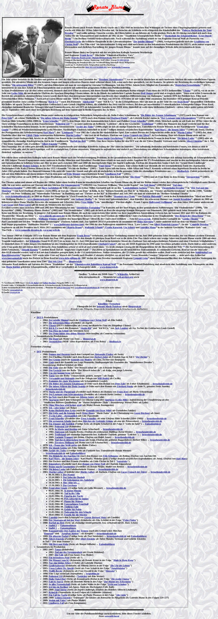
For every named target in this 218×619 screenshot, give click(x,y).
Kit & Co (53, 101)
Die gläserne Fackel (58, 536)
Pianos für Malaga (73, 501)
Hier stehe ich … (71, 482)
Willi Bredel (103, 378)
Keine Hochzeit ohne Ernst (62, 410)
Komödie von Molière (81, 359)
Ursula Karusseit (113, 227)
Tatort (58, 549)
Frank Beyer (86, 55)
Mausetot (110, 571)
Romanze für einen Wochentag (64, 381)
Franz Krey (122, 391)
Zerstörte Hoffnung (64, 442)
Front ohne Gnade (58, 488)
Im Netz (53, 397)
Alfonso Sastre (87, 397)
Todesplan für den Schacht (77, 512)
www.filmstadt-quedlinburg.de (87, 287)
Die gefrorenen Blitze (23, 85)
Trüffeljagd (147, 124)
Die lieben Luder (186, 138)
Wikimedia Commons (121, 67)
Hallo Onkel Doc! (57, 579)
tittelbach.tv (183, 171)
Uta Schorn (129, 227)
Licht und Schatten (117, 584)
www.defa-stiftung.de (69, 258)
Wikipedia (35, 241)
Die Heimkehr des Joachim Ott (64, 456)
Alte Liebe (121, 595)
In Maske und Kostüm (66, 429)
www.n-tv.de (15, 292)
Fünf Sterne (105, 165)
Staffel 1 (53, 525)
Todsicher (82, 576)
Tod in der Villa (72, 493)
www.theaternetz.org (37, 199)
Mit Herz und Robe (58, 544)
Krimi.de (53, 592)
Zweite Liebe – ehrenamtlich (63, 416)
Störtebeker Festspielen (88, 207)
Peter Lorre (25, 205)
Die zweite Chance (120, 579)
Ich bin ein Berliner (58, 587)
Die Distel (135, 177)
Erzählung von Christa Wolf (92, 320)
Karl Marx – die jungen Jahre (170, 129)
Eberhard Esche (73, 41)
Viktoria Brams (74, 227)
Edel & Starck (56, 581)
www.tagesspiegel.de (12, 258)
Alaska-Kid (88, 101)
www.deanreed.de (109, 267)
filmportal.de (75, 261)
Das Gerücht (55, 370)
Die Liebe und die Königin (62, 413)
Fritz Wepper (74, 174)
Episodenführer (153, 424)
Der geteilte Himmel (143, 41)
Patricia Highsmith (151, 196)
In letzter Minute (72, 490)
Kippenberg (55, 464)
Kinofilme (103, 304)
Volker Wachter (49, 283)
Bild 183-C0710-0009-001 (96, 67)
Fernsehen (115, 304)
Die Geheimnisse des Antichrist (78, 480)
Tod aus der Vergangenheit (68, 552)
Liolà (51, 362)
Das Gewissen (70, 485)
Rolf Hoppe (147, 93)
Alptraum (60, 432)
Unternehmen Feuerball (76, 504)
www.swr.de (144, 219)
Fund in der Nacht (73, 496)
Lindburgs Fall (113, 174)
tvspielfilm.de (92, 573)
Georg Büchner (141, 413)
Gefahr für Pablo (72, 509)
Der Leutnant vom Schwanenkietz (178, 118)
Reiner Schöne (30, 165)
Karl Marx (48, 132)
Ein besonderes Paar (59, 557)
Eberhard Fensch (107, 244)
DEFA (40, 317)
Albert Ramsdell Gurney (166, 224)
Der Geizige (55, 359)
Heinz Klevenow (145, 221)
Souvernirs (122, 461)
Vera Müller (87, 202)
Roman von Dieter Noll (93, 464)
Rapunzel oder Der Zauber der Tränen (68, 531)
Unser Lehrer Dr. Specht (61, 568)
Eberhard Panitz (118, 118)
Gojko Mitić (17, 93)
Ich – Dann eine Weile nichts (63, 445)
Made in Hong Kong (123, 560)
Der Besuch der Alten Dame (189, 216)
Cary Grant (7, 205)
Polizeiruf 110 (62, 124)
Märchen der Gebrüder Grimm (98, 421)
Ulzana (186, 90)
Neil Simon (149, 185)
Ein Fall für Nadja (58, 595)
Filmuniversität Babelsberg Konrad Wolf (95, 264)
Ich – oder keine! (57, 408)
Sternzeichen (193, 177)
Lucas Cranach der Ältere (136, 135)
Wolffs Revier (55, 571)
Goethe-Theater (190, 219)
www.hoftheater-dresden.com (68, 224)
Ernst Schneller (51, 121)
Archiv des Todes (84, 126)
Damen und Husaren (59, 354)
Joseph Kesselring (182, 199)
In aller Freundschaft (59, 584)
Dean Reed (182, 101)
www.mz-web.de (51, 230)
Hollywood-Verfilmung (160, 202)
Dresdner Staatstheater (110, 79)
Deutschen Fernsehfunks (187, 85)
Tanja (52, 375)
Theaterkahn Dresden (173, 188)
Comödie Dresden (199, 224)
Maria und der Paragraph (62, 391)
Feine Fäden (129, 520)
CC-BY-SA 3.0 (123, 60)
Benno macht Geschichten (110, 138)
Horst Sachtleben (50, 188)
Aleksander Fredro (103, 354)
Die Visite (53, 367)
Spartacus (54, 400)
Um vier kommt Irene (60, 373)
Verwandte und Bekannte (62, 378)
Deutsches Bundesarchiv (81, 58)
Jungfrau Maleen (70, 533)
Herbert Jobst (100, 357)
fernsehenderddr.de (162, 383)
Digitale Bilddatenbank (102, 58)
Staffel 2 (53, 528)
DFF (39, 351)
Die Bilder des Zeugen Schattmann (158, 115)
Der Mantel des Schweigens (117, 581)
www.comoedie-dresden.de (28, 230)
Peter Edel (7, 118)
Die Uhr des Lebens (120, 565)
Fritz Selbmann (110, 456)
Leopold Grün (140, 258)
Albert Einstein (194, 141)
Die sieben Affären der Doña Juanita (59, 118)
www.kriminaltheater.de (17, 196)
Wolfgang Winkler (47, 219)
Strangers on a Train (124, 196)
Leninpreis (67, 132)
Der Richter (141, 357)
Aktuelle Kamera (30, 249)
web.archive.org (125, 277)
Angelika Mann (148, 227)
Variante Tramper (64, 437)
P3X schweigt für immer (76, 498)
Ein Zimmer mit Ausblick (61, 424)
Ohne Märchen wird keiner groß (65, 405)
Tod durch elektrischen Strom (70, 440)
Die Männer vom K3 (59, 560)
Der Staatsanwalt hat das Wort (64, 520)
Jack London (121, 328)
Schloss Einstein (63, 597)
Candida (53, 517)
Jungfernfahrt (118, 568)
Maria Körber (13, 267)
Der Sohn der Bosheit (74, 477)
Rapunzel (48, 533)
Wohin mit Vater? (58, 600)
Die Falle (59, 555)
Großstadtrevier (57, 565)
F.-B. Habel (34, 283)
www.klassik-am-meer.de (51, 216)
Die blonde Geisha (58, 448)
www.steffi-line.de (112, 616)
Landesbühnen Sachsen (135, 188)
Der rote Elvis (55, 261)
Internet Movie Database (109, 306)
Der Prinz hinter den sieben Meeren (67, 333)
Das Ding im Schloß (59, 331)
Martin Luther (185, 132)
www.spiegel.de (16, 290)
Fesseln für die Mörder (75, 515)
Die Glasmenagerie (70, 185)
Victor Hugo (88, 413)
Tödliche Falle (71, 506)
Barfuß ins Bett (78, 141)
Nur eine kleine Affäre (60, 563)
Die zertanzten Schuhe (60, 421)
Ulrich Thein (32, 135)
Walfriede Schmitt (94, 227)
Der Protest (69, 474)
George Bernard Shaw (95, 517)
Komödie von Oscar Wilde (98, 410)
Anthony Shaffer (83, 199)
